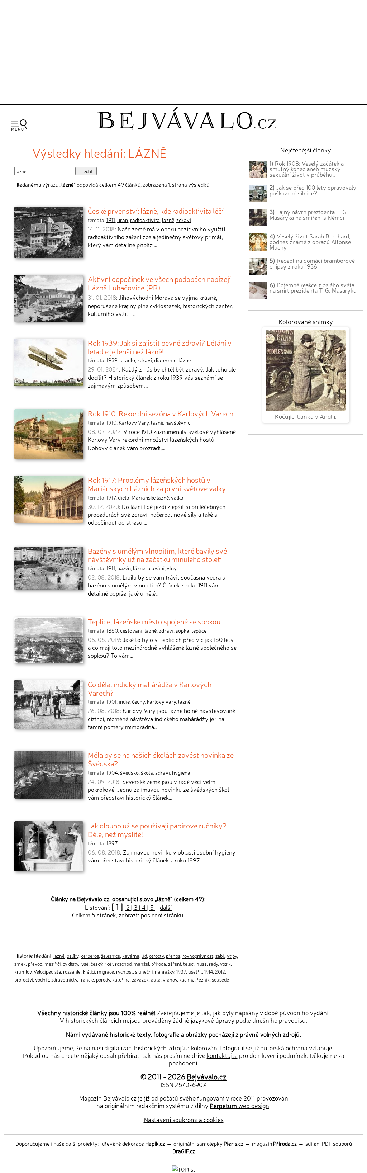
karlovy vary (161, 701)
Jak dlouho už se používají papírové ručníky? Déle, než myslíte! (157, 829)
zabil (220, 955)
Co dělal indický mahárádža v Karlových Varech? (149, 688)
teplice (198, 630)
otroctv (156, 955)
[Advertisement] (183, 51)
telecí (188, 963)
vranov (170, 979)
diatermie (165, 360)
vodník (42, 979)
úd (144, 955)
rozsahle (72, 971)
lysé (84, 963)
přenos (173, 955)
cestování (131, 630)
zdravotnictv (64, 979)
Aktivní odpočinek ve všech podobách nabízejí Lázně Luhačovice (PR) (159, 283)
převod (35, 963)
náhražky (164, 971)
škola (147, 772)
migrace (105, 971)
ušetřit (195, 971)
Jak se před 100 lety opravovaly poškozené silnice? (313, 190)
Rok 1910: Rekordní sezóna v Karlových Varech (160, 413)
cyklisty (70, 963)
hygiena (181, 772)
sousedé (220, 979)
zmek (20, 963)
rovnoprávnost (197, 955)
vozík (225, 963)
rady (213, 963)
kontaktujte (222, 1055)
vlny (172, 568)
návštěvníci (178, 422)
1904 (112, 772)
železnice (110, 955)
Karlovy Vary (134, 422)
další (166, 907)
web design (239, 1105)
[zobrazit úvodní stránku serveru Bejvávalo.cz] (186, 128)
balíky (72, 955)
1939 (111, 360)
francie (86, 979)
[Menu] (19, 125)
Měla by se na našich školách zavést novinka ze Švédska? (161, 758)
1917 (111, 497)
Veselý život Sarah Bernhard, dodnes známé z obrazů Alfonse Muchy (310, 241)
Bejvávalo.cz (207, 1076)
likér (108, 963)
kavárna (130, 955)
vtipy (232, 955)
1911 (110, 219)
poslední (151, 915)
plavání (156, 568)
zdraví (183, 219)
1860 (112, 630)
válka (177, 497)
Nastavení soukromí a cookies (184, 1119)
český (96, 963)
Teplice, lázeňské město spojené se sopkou (154, 621)
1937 (181, 971)
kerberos (90, 955)
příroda (158, 963)
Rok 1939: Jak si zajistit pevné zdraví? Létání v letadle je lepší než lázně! (160, 346)
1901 (111, 701)
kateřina (121, 979)
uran (122, 219)
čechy (138, 701)
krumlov (23, 971)
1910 (111, 422)
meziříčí (52, 963)
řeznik (203, 979)
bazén (124, 568)
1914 (208, 971)
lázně (168, 219)
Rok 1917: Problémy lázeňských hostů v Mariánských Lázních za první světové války (157, 483)
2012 (220, 971)
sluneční (144, 971)
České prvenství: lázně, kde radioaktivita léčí (156, 210)
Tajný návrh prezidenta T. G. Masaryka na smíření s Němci (309, 214)
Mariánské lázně (150, 497)
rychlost (124, 971)
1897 (112, 843)
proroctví (23, 979)
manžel (141, 963)
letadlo (127, 360)
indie (124, 701)
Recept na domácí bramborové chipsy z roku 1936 (312, 263)
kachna (187, 979)
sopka (182, 630)
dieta (123, 497)
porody (103, 979)
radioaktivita (145, 219)
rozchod (123, 963)
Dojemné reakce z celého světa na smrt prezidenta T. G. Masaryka (313, 287)
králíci (89, 971)
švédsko (129, 772)
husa (201, 963)
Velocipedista (47, 971)
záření (174, 963)
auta (156, 979)
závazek (140, 979)
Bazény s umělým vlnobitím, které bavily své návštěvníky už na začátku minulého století (157, 554)
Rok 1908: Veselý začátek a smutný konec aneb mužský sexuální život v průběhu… (307, 169)
